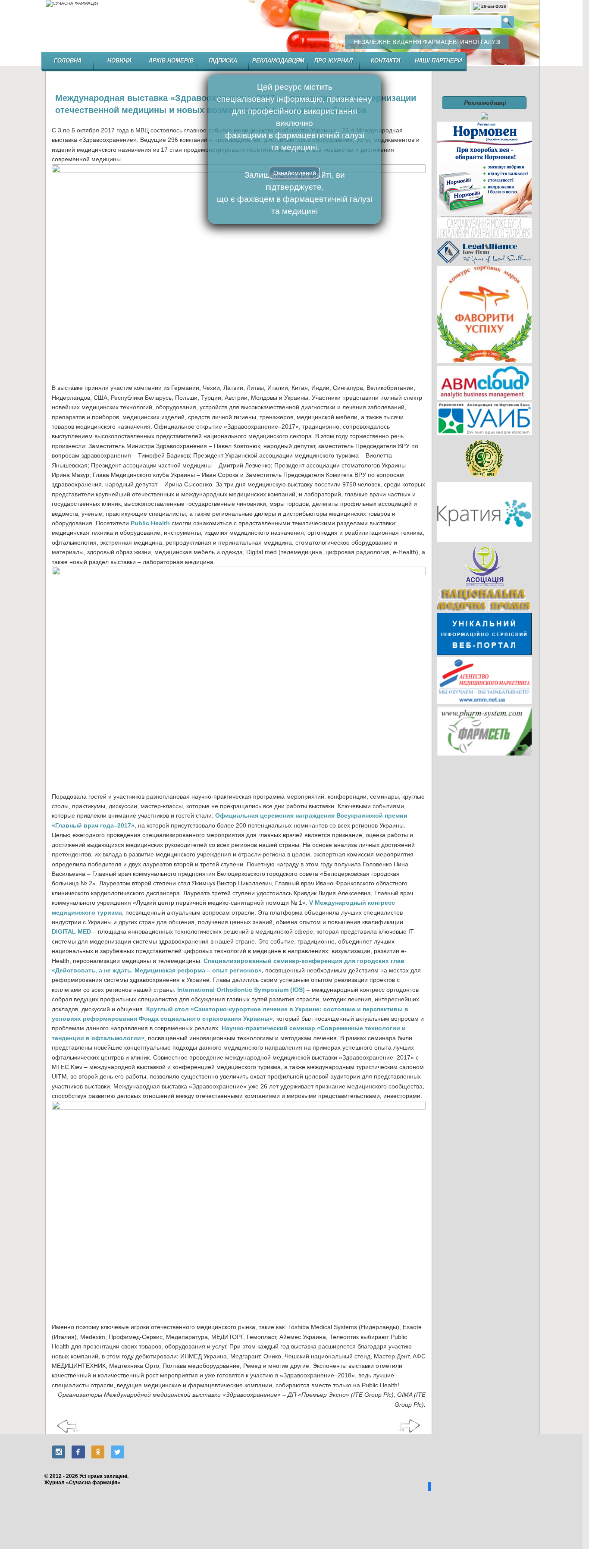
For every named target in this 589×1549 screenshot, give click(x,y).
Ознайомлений (294, 172)
